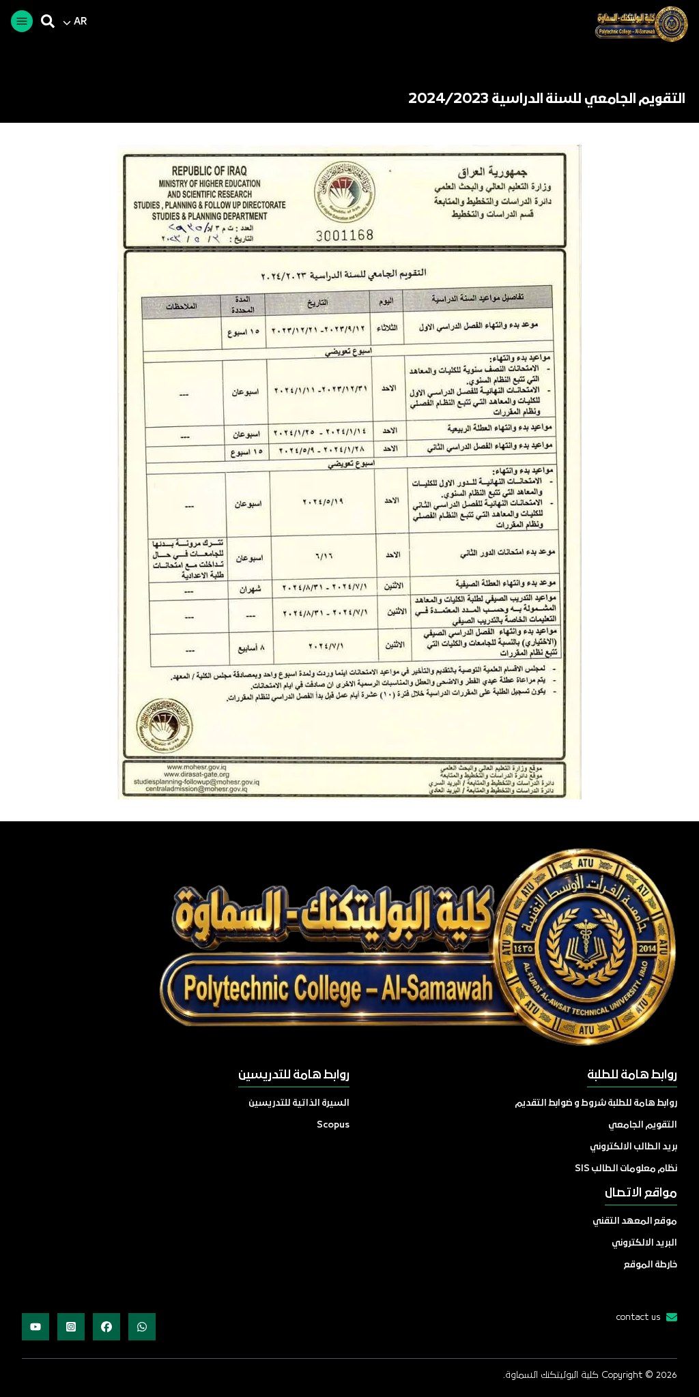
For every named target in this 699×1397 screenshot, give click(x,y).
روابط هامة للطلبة (632, 1075)
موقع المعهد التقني (635, 1221)
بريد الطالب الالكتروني (633, 1147)
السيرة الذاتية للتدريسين (299, 1103)
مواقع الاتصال (641, 1193)
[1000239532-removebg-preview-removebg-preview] (636, 23)
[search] (48, 21)
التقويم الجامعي (642, 1125)
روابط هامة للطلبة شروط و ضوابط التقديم (596, 1103)
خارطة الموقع (650, 1265)
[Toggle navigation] (22, 21)
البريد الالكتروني (644, 1243)
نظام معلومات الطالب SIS (626, 1169)
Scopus (333, 1125)
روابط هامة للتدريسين (294, 1075)
